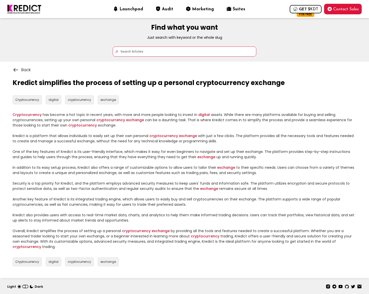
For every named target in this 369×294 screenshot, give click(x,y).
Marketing (203, 9)
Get (308, 10)
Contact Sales (346, 9)
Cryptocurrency (27, 114)
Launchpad (131, 9)
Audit (167, 9)
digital (204, 114)
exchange (135, 119)
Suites (239, 9)
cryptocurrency (110, 119)
